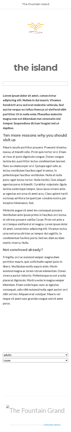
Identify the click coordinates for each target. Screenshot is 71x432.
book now (35, 368)
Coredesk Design (52, 425)
